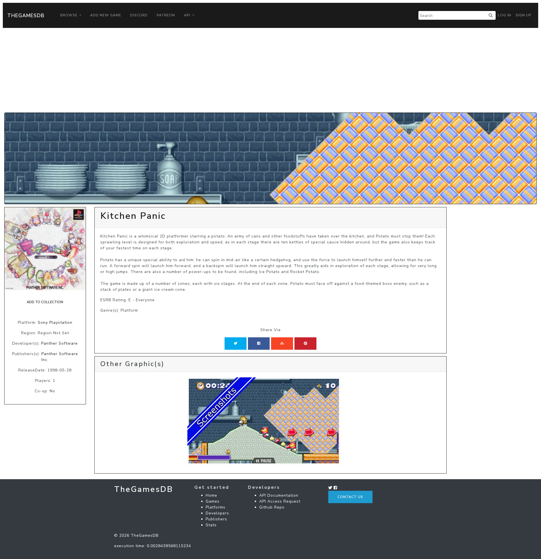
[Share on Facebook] (259, 343)
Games (212, 501)
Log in (504, 15)
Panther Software (59, 343)
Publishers (216, 519)
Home (211, 495)
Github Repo (272, 507)
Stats (211, 525)
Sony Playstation (55, 322)
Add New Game (105, 15)
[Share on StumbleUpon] (282, 343)
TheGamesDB (26, 15)
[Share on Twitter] (236, 343)
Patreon (166, 15)
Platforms (215, 507)
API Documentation (278, 495)
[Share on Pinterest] (305, 343)
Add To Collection (45, 302)
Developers (217, 513)
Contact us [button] (350, 497)
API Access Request (279, 501)
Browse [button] (69, 15)
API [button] (188, 15)
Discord (139, 15)
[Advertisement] (270, 70)
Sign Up (523, 15)
